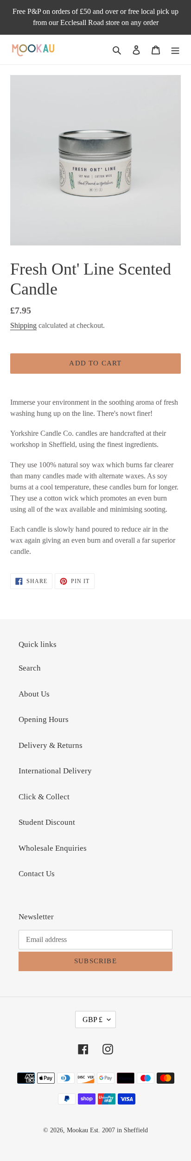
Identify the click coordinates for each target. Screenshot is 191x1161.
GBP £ (92, 1019)
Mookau (77, 1130)
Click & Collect (44, 796)
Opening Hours (44, 719)
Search (30, 668)
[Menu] (175, 49)
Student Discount (47, 822)
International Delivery (55, 770)
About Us (34, 694)
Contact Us (37, 873)
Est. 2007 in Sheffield (119, 1130)
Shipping (23, 325)
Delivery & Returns (51, 745)
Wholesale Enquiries (53, 848)
